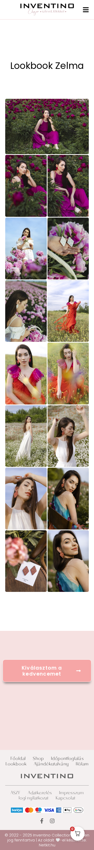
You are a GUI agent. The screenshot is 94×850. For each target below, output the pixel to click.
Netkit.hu (47, 845)
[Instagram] (52, 820)
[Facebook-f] (41, 820)
